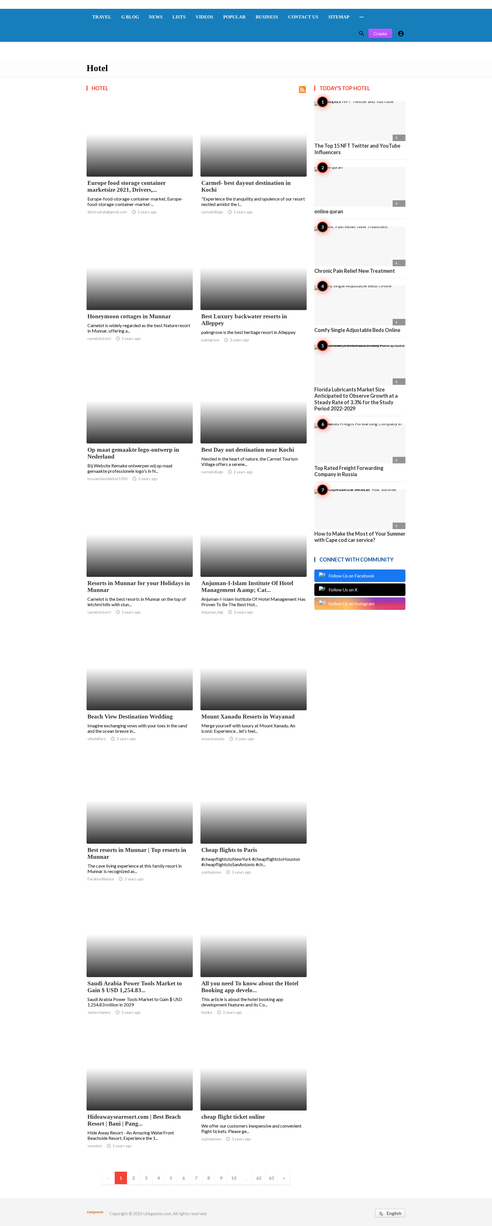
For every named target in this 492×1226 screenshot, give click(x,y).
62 (258, 1177)
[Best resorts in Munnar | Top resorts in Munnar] (140, 829)
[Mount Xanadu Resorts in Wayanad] (253, 695)
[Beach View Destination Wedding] (140, 695)
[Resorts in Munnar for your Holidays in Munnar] (140, 562)
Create (380, 33)
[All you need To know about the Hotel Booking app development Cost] (253, 962)
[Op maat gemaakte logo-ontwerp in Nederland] (140, 429)
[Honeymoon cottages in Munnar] (140, 295)
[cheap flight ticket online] (253, 1096)
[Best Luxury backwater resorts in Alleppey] (253, 295)
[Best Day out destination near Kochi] (253, 429)
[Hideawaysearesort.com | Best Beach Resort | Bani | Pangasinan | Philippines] (140, 1096)
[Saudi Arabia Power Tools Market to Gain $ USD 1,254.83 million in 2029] (140, 962)
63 (271, 1177)
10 (233, 1177)
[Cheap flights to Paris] (253, 829)
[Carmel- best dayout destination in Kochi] (253, 162)
